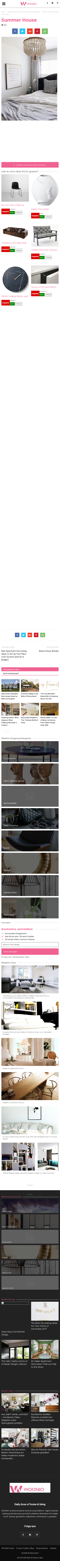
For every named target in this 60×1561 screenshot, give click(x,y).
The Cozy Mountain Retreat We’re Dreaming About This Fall (49, 696)
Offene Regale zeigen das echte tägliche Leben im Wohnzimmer (28, 1173)
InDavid (53, 1548)
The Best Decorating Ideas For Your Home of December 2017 (44, 1326)
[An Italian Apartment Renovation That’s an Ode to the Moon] (45, 1349)
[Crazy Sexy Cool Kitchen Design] (15, 1315)
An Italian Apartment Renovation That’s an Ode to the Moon (43, 1364)
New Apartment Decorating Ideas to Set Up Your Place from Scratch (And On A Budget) (14, 655)
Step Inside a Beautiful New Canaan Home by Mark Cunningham (9, 696)
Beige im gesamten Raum (13, 1068)
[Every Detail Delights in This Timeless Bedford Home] (30, 709)
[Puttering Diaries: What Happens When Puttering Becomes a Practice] (10, 709)
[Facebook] (47, 3)
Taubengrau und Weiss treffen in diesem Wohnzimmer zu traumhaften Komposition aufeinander (26, 997)
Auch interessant (11, 673)
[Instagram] (52, 3)
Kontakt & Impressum (30, 1553)
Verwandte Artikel (11, 669)
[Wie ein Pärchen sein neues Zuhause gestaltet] (45, 1437)
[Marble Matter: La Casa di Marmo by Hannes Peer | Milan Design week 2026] (49, 709)
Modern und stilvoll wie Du (13, 1102)
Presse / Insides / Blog (25, 1548)
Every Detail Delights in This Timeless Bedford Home (29, 720)
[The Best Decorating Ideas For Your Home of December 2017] (45, 1311)
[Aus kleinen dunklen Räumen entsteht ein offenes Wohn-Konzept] (45, 1402)
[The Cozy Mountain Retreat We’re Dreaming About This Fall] (49, 685)
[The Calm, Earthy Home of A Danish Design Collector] (15, 1349)
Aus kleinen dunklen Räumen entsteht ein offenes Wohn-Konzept (42, 1417)
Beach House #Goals (49, 651)
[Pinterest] (57, 3)
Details (18, 213)
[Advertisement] (30, 141)
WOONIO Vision (8, 1548)
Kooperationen (42, 1548)
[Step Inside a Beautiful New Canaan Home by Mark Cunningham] (10, 685)
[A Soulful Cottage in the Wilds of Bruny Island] (30, 685)
